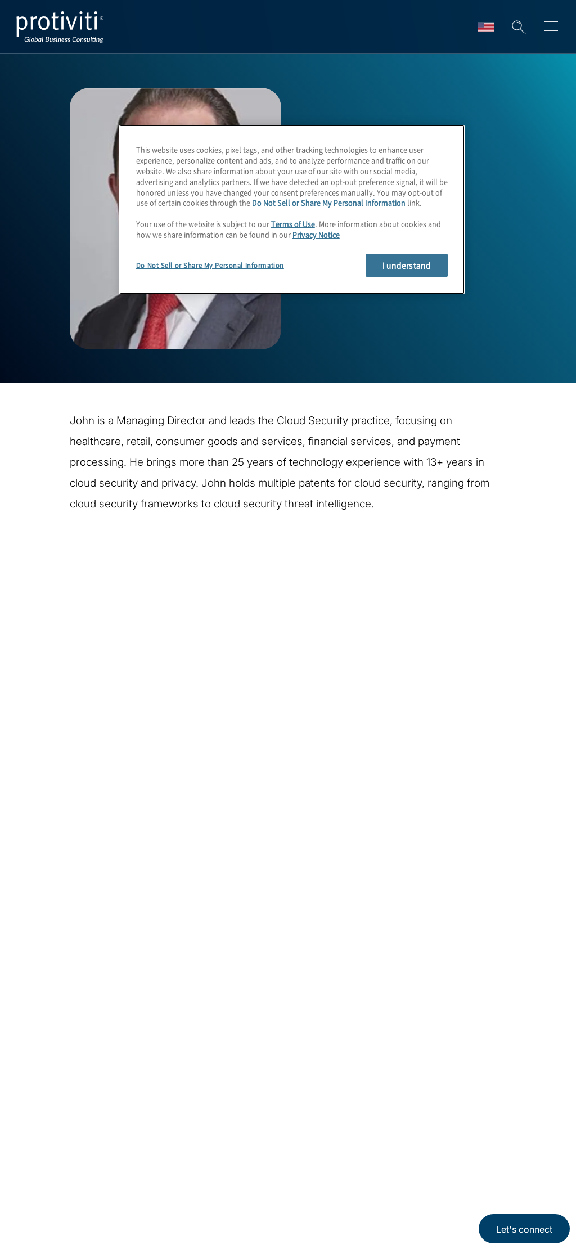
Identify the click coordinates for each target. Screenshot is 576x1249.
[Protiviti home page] (85, 1025)
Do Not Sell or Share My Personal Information (329, 202)
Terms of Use (293, 223)
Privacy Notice (316, 234)
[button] (518, 27)
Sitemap (114, 1227)
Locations (118, 1163)
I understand (406, 265)
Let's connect (524, 1229)
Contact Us (51, 1227)
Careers (43, 1195)
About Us (47, 1163)
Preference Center (138, 1195)
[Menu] (551, 28)
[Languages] (486, 27)
